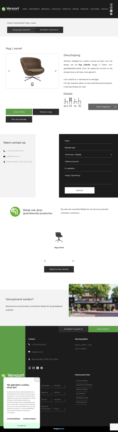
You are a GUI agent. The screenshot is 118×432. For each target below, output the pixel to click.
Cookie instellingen (13, 418)
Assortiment (34, 9)
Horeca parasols (81, 402)
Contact (104, 9)
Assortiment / (19, 23)
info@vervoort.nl (13, 156)
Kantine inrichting (81, 389)
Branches (45, 9)
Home (24, 9)
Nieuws (76, 9)
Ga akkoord (22, 425)
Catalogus (56, 9)
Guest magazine (103, 106)
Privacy (56, 409)
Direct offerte (19, 112)
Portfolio (66, 9)
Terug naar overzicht (21, 30)
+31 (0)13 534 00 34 (15, 151)
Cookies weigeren (29, 418)
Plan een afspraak (19, 119)
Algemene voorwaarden (45, 407)
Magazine (44, 393)
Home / (10, 23)
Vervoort (84, 9)
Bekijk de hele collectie (59, 269)
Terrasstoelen (80, 394)
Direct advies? (103, 329)
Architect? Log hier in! (49, 30)
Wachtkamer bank (82, 398)
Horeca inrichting (81, 381)
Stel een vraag (46, 112)
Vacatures (94, 9)
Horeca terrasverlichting (84, 385)
